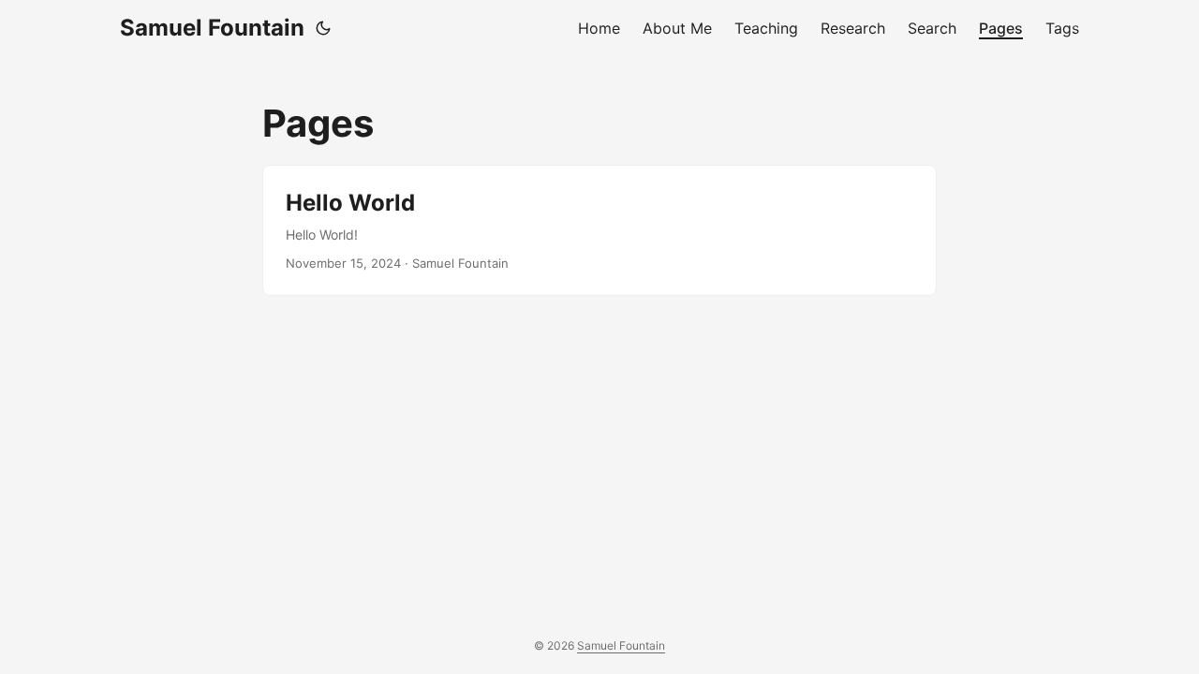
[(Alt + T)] (323, 28)
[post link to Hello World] (599, 230)
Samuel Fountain (212, 27)
